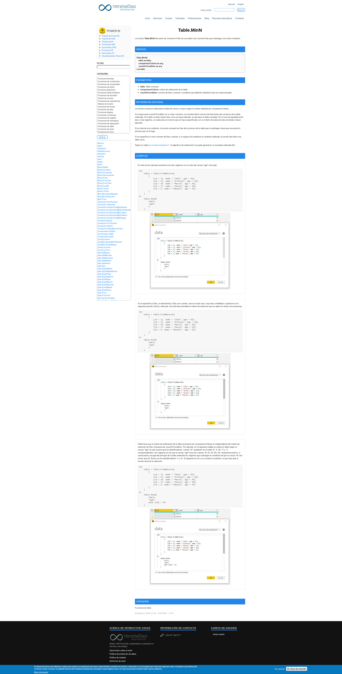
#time (100, 164)
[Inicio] (118, 7)
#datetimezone (104, 151)
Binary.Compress (105, 172)
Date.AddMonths (105, 255)
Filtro (100, 63)
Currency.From (104, 250)
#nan (100, 159)
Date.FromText (104, 295)
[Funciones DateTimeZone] (113, 92)
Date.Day (101, 266)
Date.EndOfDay (104, 279)
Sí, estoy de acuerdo (296, 669)
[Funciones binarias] (113, 78)
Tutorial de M (107, 41)
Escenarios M (108, 53)
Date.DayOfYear (104, 274)
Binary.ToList (103, 188)
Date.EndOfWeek (105, 287)
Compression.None (106, 236)
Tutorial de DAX (108, 38)
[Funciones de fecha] (113, 87)
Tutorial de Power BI (110, 35)
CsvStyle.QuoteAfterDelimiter (110, 242)
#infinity (101, 156)
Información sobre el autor (121, 650)
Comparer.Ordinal (105, 225)
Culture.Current (104, 247)
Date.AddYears (104, 263)
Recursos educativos (222, 18)
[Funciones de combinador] (113, 81)
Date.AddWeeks (104, 260)
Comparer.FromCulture (107, 223)
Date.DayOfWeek (105, 268)
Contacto (239, 18)
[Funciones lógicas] (113, 112)
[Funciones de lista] (113, 109)
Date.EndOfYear (104, 290)
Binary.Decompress (106, 175)
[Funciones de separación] (113, 123)
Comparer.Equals (105, 220)
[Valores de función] (113, 103)
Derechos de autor (118, 660)
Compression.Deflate (106, 231)
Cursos (168, 18)
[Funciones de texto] (113, 129)
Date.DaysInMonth (105, 276)
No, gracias (279, 668)
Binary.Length (103, 185)
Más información (41, 672)
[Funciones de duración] (113, 95)
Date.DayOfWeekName (107, 271)
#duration (102, 153)
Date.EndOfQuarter (106, 284)
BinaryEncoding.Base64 (108, 193)
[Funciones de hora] (113, 131)
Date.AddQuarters (105, 258)
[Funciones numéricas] (113, 115)
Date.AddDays (104, 252)
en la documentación (158, 145)
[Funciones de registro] (113, 117)
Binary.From (103, 177)
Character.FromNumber (108, 201)
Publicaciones (194, 18)
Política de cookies (118, 657)
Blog (207, 18)
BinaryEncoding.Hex (106, 196)
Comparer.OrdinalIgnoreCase (110, 228)
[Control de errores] (113, 98)
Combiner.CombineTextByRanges (112, 217)
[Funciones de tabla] (113, 126)
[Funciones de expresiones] (113, 101)
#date (100, 145)
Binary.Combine (104, 169)
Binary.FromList (104, 180)
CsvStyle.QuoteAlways (107, 244)
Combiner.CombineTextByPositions (112, 215)
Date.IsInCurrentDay (106, 298)
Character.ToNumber (106, 204)
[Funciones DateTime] (113, 89)
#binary (101, 143)
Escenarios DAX (109, 47)
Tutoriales (180, 18)
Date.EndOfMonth (105, 282)
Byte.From (102, 199)
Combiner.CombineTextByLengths (112, 212)
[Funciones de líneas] (113, 106)
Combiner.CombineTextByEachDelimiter (114, 209)
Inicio (147, 18)
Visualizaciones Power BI (113, 55)
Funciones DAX (108, 44)
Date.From (102, 292)
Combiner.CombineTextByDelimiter (112, 207)
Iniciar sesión (206, 10)
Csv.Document (104, 239)
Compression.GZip (105, 234)
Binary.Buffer (103, 167)
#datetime (102, 148)
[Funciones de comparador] (113, 84)
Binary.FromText (104, 183)
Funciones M (107, 50)
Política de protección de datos (123, 653)
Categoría (102, 73)
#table (100, 161)
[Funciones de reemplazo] (113, 120)
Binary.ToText (103, 191)
